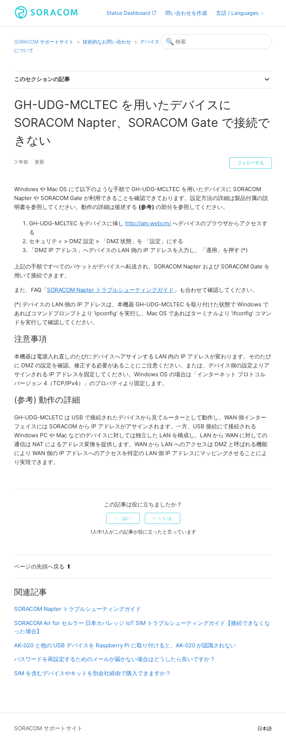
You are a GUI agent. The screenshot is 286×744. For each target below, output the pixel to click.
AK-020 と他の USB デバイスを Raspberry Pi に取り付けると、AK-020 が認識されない (125, 645)
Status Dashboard (129, 13)
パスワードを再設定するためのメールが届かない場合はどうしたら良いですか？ (114, 659)
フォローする (250, 162)
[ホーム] (46, 16)
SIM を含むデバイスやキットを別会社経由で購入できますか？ (92, 673)
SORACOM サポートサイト (44, 42)
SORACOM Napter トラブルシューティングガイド (110, 289)
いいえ (165, 518)
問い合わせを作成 (186, 13)
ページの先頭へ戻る (39, 566)
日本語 (264, 728)
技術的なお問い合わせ (107, 42)
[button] (240, 13)
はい (126, 518)
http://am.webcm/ (148, 223)
